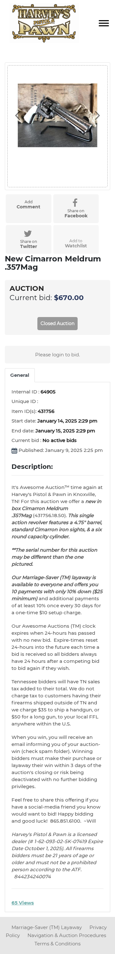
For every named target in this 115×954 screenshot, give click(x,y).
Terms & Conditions (57, 944)
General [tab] (19, 375)
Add (28, 204)
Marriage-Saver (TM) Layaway (47, 927)
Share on (76, 213)
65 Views (23, 903)
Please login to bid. (57, 355)
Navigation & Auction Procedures (66, 935)
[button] (17, 115)
